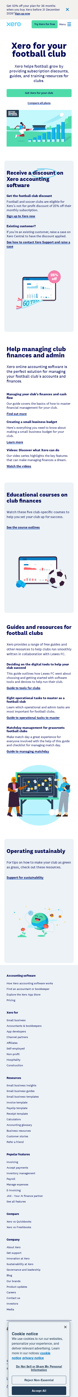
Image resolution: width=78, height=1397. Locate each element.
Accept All (39, 1391)
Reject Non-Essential (39, 1380)
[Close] (65, 1327)
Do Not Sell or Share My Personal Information (39, 1368)
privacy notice (33, 1357)
